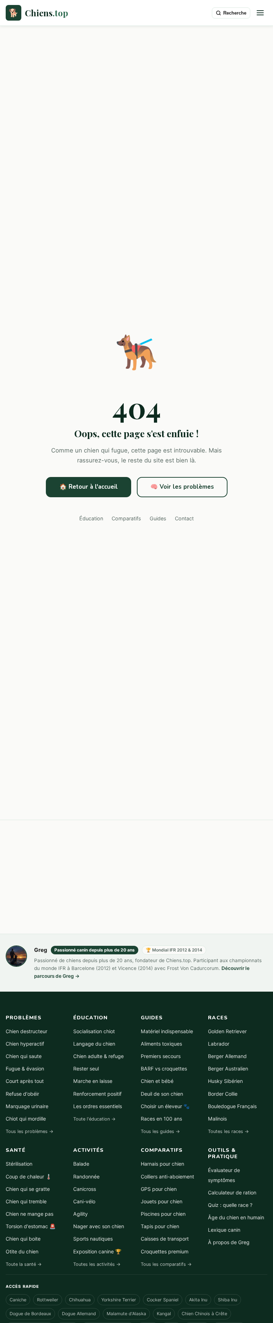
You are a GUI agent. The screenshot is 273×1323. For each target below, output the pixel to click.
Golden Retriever (227, 1031)
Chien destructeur (26, 1031)
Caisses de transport (165, 1239)
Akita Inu (198, 1299)
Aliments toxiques (161, 1044)
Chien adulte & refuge (98, 1056)
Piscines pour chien (163, 1214)
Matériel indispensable (167, 1031)
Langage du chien (94, 1044)
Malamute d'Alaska (126, 1313)
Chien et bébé (157, 1081)
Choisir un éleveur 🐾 (165, 1106)
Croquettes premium (164, 1251)
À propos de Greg (229, 1242)
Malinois (217, 1119)
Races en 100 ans (161, 1119)
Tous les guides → (160, 1131)
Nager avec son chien (98, 1226)
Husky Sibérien (225, 1081)
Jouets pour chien (161, 1201)
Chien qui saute (24, 1056)
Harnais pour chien (162, 1164)
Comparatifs (126, 518)
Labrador (218, 1044)
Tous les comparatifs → (166, 1264)
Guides (158, 518)
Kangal (164, 1313)
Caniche (18, 1299)
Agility (80, 1214)
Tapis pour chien (160, 1226)
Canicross (84, 1189)
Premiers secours (161, 1056)
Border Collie (222, 1094)
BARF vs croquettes (164, 1069)
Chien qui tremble (26, 1201)
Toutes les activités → (97, 1264)
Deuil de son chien (162, 1094)
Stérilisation (19, 1164)
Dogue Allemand (79, 1313)
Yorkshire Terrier (118, 1299)
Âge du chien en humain (236, 1217)
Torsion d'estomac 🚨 (31, 1226)
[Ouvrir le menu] (260, 13)
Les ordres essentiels (97, 1106)
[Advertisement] (136, 877)
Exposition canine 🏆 (97, 1251)
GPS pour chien (159, 1189)
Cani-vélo (84, 1201)
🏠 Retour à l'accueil (88, 487)
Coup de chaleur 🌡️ (29, 1176)
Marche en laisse (92, 1081)
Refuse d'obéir (22, 1094)
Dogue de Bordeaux (30, 1313)
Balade (81, 1164)
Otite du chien (22, 1251)
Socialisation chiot (94, 1031)
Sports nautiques (93, 1239)
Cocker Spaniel (162, 1299)
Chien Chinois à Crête (204, 1313)
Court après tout (25, 1081)
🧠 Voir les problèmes (182, 487)
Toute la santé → (24, 1264)
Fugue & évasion (25, 1069)
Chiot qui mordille (26, 1119)
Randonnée (86, 1176)
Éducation (91, 518)
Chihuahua (80, 1299)
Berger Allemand (227, 1056)
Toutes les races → (228, 1131)
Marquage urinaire (27, 1106)
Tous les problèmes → (29, 1131)
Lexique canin (224, 1230)
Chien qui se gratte (28, 1189)
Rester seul (86, 1069)
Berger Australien (228, 1069)
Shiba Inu (227, 1299)
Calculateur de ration (232, 1192)
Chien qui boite (23, 1239)
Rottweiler (47, 1299)
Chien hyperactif (25, 1044)
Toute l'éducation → (94, 1119)
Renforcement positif (97, 1094)
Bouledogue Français (232, 1106)
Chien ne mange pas (29, 1214)
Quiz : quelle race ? (230, 1205)
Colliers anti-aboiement (167, 1176)
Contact (184, 518)
